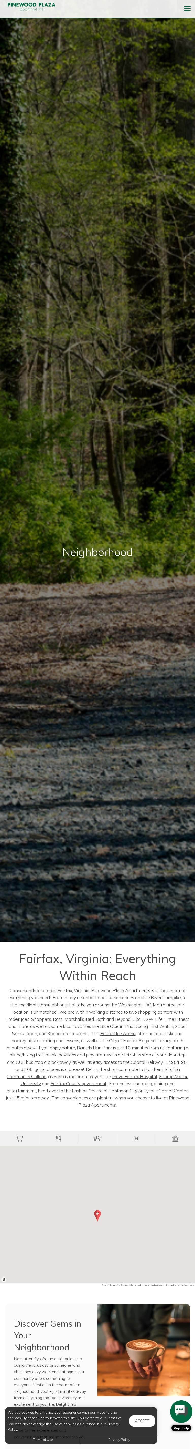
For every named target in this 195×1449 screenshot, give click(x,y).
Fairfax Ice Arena (118, 1033)
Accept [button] (142, 1420)
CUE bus (24, 1062)
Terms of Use (43, 1440)
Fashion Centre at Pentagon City (104, 1090)
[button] (19, 1138)
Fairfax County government (78, 1083)
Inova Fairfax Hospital (134, 1076)
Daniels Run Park (94, 1047)
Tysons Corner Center (166, 1090)
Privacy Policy (119, 1440)
